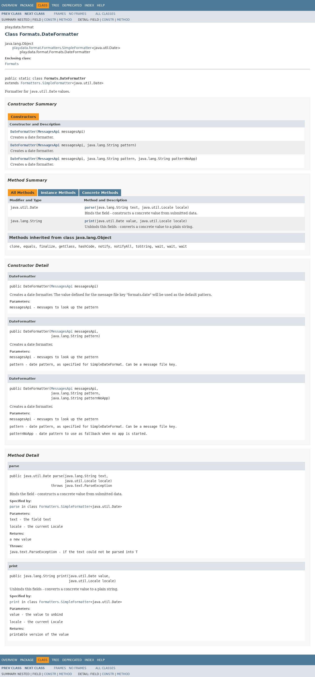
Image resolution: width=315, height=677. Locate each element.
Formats (12, 64)
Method (65, 19)
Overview (9, 5)
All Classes (105, 14)
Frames (60, 14)
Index (89, 5)
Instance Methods (58, 193)
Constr (50, 19)
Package (27, 5)
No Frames (77, 14)
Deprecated (72, 5)
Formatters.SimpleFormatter (46, 83)
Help (101, 5)
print (89, 221)
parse (89, 207)
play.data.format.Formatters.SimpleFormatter (52, 48)
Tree (55, 5)
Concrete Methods (100, 193)
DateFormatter (23, 132)
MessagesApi (49, 132)
